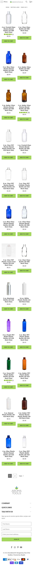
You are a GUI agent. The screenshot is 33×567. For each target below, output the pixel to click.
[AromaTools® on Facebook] (11, 547)
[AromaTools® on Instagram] (15, 547)
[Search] (26, 2)
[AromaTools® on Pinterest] (18, 547)
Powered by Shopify (19, 555)
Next (20, 476)
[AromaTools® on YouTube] (21, 547)
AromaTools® (12, 553)
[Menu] (1, 2)
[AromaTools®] (16, 2)
